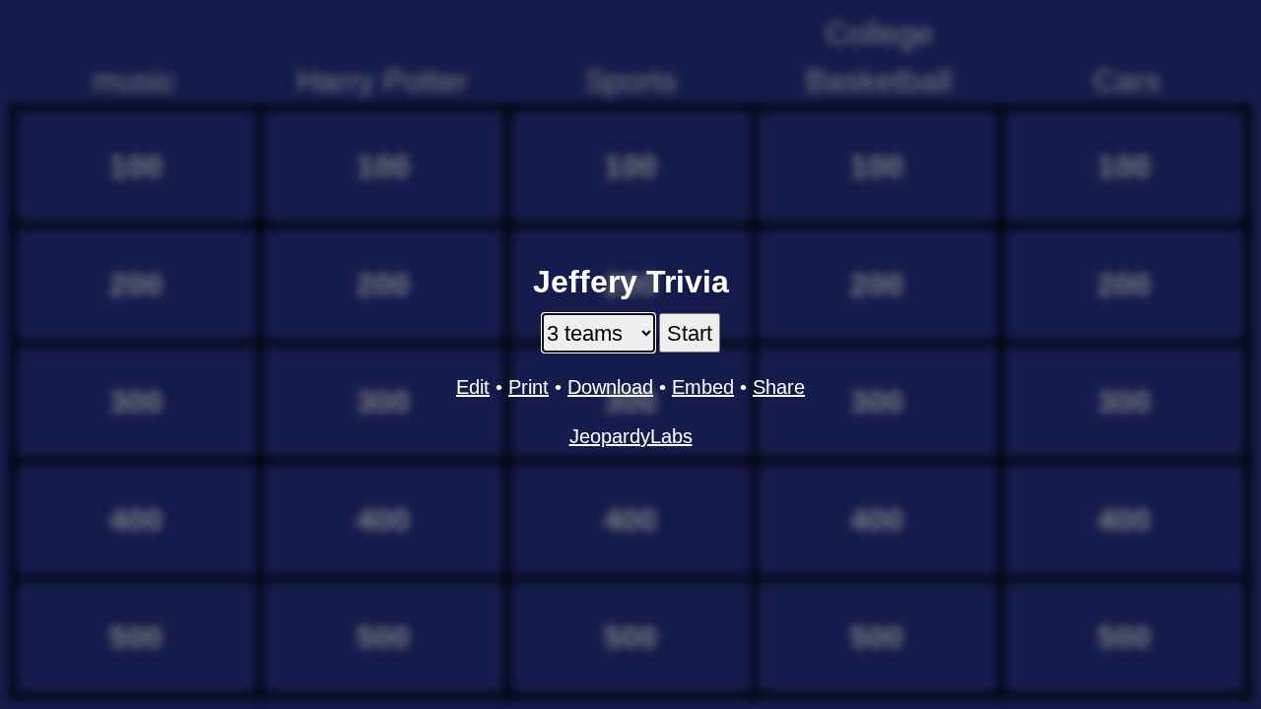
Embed (703, 387)
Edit (473, 387)
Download (610, 387)
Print (528, 387)
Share (779, 387)
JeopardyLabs (631, 436)
